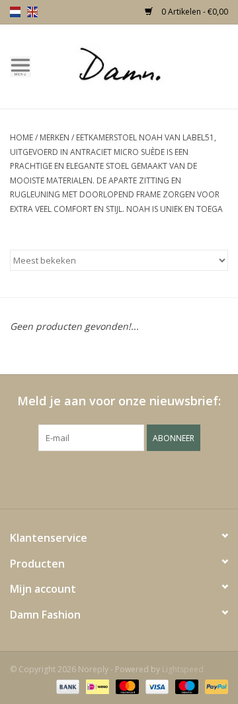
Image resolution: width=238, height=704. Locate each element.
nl (15, 12)
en (32, 12)
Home (21, 137)
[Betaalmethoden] (66, 685)
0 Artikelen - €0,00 (193, 11)
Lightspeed (183, 669)
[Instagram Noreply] (154, 478)
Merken (54, 137)
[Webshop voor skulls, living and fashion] (139, 65)
